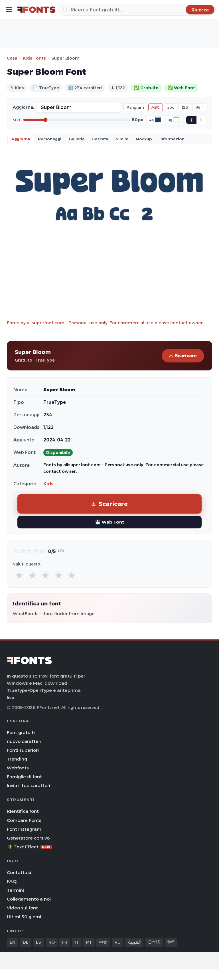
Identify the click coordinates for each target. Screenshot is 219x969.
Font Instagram (24, 829)
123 (185, 107)
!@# (199, 107)
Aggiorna (20, 139)
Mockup (144, 139)
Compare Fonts (24, 820)
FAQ (12, 881)
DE (26, 942)
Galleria (77, 139)
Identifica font (23, 811)
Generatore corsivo (28, 838)
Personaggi (49, 139)
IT (77, 942)
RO (51, 942)
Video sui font (22, 908)
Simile (122, 139)
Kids (48, 483)
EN (12, 942)
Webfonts (18, 768)
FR (64, 942)
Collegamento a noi (29, 899)
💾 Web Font (109, 522)
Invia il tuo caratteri (28, 785)
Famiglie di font (24, 776)
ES (38, 942)
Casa (12, 58)
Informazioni (172, 139)
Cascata (100, 139)
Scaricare (186, 355)
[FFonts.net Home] (36, 9)
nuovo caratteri (24, 741)
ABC (155, 107)
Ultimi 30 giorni (24, 916)
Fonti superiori (23, 750)
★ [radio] (19, 576)
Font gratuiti (21, 732)
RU (118, 942)
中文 (103, 942)
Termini (15, 890)
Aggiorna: (23, 107)
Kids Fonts (34, 58)
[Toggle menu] (8, 9)
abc (170, 107)
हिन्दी (170, 942)
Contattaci (19, 872)
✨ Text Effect (28, 847)
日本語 (154, 942)
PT (89, 942)
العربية (134, 942)
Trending (17, 759)
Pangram (135, 107)
